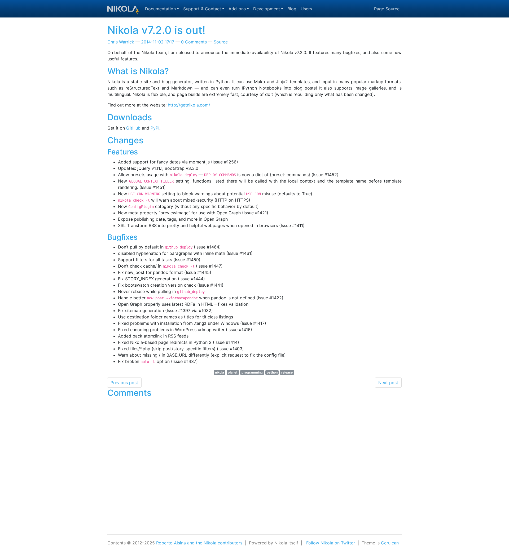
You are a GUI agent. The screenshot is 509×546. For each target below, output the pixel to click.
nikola (219, 372)
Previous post (124, 382)
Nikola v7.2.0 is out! (156, 30)
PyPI (155, 128)
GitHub (133, 128)
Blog (291, 8)
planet (233, 372)
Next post (388, 382)
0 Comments (194, 42)
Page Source (387, 8)
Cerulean (390, 542)
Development (266, 8)
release (287, 372)
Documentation (160, 8)
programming (252, 372)
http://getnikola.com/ (189, 105)
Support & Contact (202, 8)
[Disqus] (254, 466)
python (272, 372)
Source (221, 42)
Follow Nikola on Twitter (330, 542)
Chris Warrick (120, 42)
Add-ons (237, 8)
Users (306, 8)
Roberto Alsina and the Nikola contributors (199, 542)
